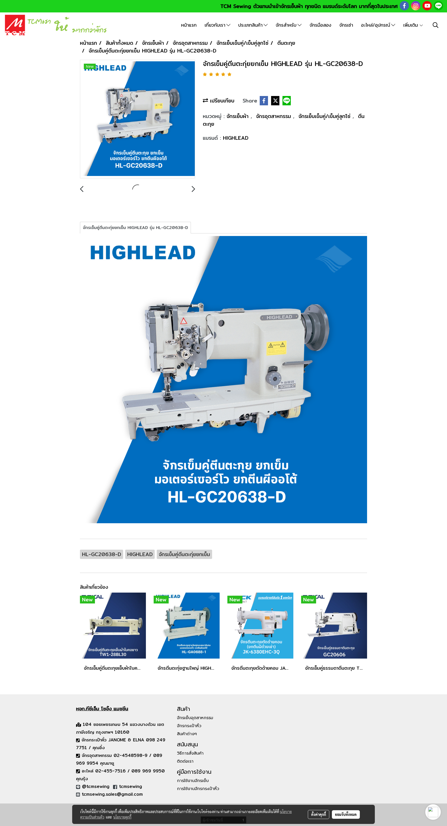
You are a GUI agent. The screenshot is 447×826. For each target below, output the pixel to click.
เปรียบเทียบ (221, 101)
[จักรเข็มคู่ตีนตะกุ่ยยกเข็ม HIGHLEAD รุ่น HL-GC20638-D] (137, 119)
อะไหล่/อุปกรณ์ (376, 24)
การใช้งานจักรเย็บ (193, 781)
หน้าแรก (189, 24)
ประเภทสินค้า (251, 24)
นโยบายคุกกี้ (122, 817)
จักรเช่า (346, 24)
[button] (435, 25)
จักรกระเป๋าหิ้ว (189, 726)
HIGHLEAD (235, 138)
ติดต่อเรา (185, 761)
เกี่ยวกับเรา (215, 24)
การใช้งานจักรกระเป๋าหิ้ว (198, 789)
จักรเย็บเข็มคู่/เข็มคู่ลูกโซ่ (326, 116)
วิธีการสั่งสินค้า (190, 753)
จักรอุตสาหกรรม (274, 116)
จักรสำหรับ (286, 24)
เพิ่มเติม (411, 24)
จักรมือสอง (320, 24)
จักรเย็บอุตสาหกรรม (195, 718)
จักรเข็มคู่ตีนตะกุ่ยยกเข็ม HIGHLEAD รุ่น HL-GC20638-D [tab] (135, 227)
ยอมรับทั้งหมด (346, 814)
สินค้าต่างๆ (187, 734)
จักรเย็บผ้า (239, 116)
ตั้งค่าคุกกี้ (318, 814)
